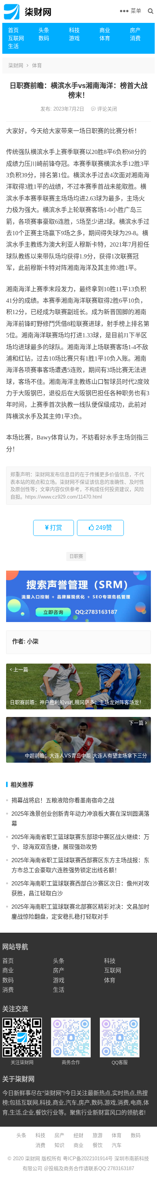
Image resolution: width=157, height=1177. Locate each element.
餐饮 (98, 1145)
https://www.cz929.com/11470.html (63, 497)
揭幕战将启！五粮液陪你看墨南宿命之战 (62, 800)
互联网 (16, 38)
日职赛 (76, 556)
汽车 (117, 1145)
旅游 (98, 1135)
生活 (13, 46)
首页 (13, 30)
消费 (135, 38)
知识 (59, 1145)
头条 (43, 30)
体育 (104, 38)
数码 (43, 38)
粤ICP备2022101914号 (88, 1158)
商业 (104, 30)
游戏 (74, 38)
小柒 (32, 641)
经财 (78, 1135)
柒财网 (15, 65)
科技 (74, 30)
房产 (135, 30)
